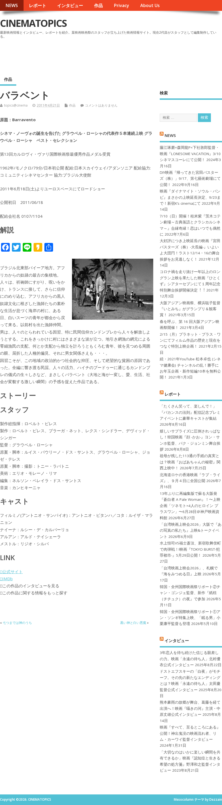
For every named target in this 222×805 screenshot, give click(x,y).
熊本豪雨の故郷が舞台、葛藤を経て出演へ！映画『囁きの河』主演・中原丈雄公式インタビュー (190, 708)
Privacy (121, 5)
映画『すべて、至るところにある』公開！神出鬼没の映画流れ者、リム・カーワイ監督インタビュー (190, 733)
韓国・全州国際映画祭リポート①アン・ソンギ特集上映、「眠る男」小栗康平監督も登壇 (190, 617)
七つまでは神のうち (17, 622)
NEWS (11, 5)
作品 (98, 5)
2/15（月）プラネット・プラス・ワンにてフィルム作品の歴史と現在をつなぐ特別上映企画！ (190, 340)
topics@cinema (16, 105)
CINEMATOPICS (33, 23)
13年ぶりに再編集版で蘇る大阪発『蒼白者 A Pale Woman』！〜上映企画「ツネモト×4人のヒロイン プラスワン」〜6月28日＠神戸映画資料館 (190, 505)
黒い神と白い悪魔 (133, 622)
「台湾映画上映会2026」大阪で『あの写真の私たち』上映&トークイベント (190, 530)
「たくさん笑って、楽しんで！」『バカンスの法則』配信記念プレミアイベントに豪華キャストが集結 (190, 412)
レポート (37, 5)
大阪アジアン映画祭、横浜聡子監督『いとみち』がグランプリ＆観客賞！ (190, 308)
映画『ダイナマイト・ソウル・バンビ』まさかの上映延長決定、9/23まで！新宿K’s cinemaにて (190, 197)
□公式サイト (11, 571)
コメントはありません (101, 105)
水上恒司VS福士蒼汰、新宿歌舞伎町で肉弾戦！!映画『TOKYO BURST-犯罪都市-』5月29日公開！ (190, 549)
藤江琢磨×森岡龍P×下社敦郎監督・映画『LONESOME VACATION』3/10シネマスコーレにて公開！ (190, 153)
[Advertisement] (118, 55)
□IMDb (6, 578)
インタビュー (70, 5)
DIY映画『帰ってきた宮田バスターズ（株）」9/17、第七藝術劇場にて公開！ (190, 178)
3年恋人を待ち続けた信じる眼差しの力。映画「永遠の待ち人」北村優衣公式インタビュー (190, 658)
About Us (150, 5)
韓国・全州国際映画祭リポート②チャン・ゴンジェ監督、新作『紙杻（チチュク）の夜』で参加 (190, 592)
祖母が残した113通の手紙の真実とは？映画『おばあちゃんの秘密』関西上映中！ (190, 461)
